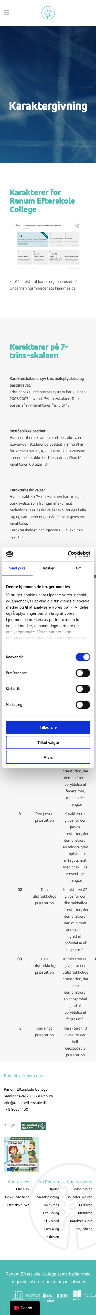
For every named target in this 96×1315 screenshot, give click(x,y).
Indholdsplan (82, 1189)
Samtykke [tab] (17, 568)
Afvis (48, 757)
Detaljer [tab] (48, 568)
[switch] (83, 673)
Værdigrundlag (48, 1197)
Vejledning (84, 1229)
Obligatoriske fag (79, 1197)
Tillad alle (48, 727)
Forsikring (51, 1229)
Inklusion (52, 1237)
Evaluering (51, 1213)
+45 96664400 (16, 1110)
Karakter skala (81, 1221)
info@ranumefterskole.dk (25, 1103)
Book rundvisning (16, 1197)
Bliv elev (22, 1189)
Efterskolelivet (18, 1205)
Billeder (53, 1189)
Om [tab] (78, 568)
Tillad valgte (48, 742)
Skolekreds (50, 1205)
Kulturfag (85, 1213)
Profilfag (85, 1205)
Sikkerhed (51, 1221)
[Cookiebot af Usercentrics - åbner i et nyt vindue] (68, 554)
